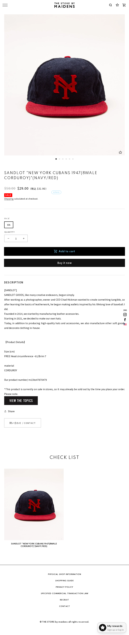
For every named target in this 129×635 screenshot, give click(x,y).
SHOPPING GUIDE (64, 581)
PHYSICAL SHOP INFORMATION (64, 574)
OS (8, 225)
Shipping (9, 198)
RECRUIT (64, 600)
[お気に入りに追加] (120, 152)
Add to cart (67, 251)
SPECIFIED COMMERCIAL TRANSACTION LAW (64, 594)
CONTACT (64, 606)
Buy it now (64, 263)
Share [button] (11, 411)
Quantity (9, 232)
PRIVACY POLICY (64, 587)
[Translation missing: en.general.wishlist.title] (117, 5)
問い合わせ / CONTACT (22, 423)
